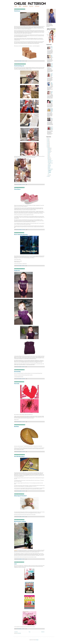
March (49, 157)
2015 (48, 140)
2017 (48, 138)
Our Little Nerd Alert (19, 456)
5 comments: (23, 628)
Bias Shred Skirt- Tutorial (52, 83)
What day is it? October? (20, 495)
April (48, 156)
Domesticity (17, 371)
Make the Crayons (52, 47)
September (49, 151)
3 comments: (23, 184)
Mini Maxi (51, 55)
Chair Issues (17, 11)
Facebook (37, 6)
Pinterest (31, 6)
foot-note (16, 383)
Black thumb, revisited (20, 521)
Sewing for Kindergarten (52, 128)
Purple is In (17, 270)
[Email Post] (26, 184)
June (48, 154)
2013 (48, 142)
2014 (48, 141)
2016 (48, 139)
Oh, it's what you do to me (21, 234)
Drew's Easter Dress (52, 101)
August (49, 152)
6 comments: (23, 366)
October (49, 150)
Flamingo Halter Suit (52, 74)
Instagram (25, 6)
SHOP (20, 6)
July (48, 153)
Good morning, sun (19, 65)
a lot (15, 564)
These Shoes (17, 189)
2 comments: (23, 421)
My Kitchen (52, 118)
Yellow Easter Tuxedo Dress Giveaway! (52, 110)
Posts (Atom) (19, 633)
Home (16, 6)
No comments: (23, 378)
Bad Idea (16, 426)
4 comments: (23, 265)
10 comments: (23, 229)
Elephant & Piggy (52, 92)
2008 (48, 176)
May (48, 155)
